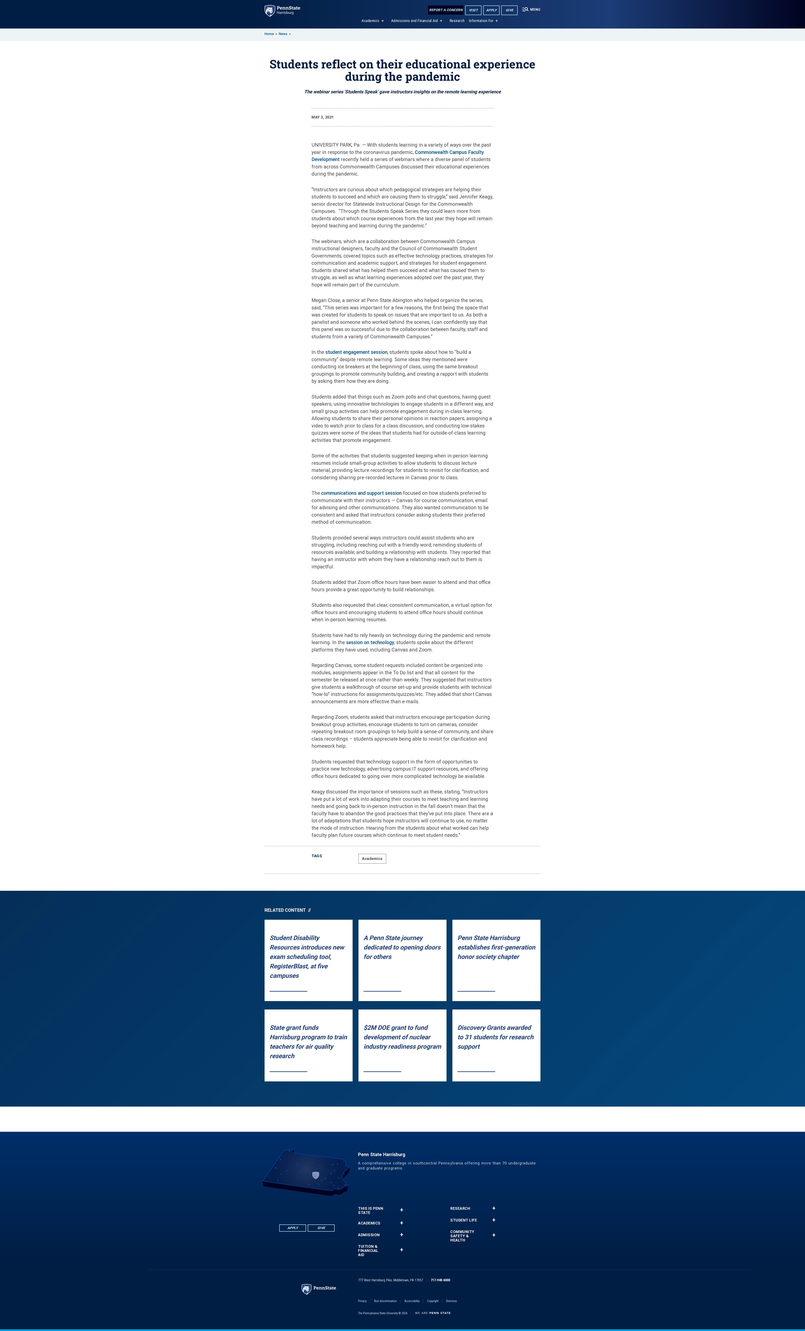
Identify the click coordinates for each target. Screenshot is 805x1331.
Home (269, 34)
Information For (481, 20)
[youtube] (318, 1207)
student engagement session (356, 352)
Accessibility (412, 1301)
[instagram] (329, 1207)
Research (457, 20)
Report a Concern (445, 10)
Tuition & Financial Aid (368, 1250)
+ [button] (401, 1209)
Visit (473, 10)
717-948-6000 (440, 1280)
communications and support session (361, 493)
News (283, 34)
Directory (451, 1301)
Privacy (362, 1301)
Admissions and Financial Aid (414, 20)
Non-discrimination (385, 1301)
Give (509, 10)
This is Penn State (370, 1210)
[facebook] (285, 1207)
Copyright (433, 1301)
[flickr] (307, 1207)
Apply (491, 10)
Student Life (463, 1220)
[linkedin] (296, 1207)
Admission (369, 1235)
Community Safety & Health (462, 1236)
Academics (370, 20)
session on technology (370, 642)
